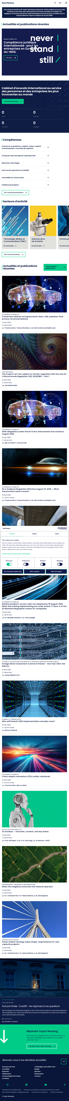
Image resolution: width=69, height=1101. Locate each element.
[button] (55, 3)
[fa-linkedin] (24, 1084)
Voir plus (9, 58)
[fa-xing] (63, 1084)
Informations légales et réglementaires (15, 1092)
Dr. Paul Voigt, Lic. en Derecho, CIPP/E (36, 841)
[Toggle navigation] (66, 3)
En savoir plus (34, 991)
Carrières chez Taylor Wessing (34, 1039)
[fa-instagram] (5, 1084)
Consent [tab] (12, 533)
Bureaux (37, 1071)
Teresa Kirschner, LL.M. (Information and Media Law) (36, 328)
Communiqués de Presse (11, 1076)
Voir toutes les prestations (13, 192)
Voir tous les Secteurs (12, 254)
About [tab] (57, 533)
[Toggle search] (55, 3)
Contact (37, 1076)
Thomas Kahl (10, 328)
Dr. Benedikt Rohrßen (12, 618)
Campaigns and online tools (44, 1067)
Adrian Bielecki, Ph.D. (12, 675)
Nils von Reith (10, 443)
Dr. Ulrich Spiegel (29, 618)
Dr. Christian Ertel (11, 896)
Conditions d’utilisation (40, 1092)
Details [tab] (34, 533)
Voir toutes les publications (51, 267)
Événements (38, 1074)
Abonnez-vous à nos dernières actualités (24, 1060)
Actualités (6, 1069)
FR (60, 3)
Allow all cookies (56, 571)
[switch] (26, 564)
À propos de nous (8, 1067)
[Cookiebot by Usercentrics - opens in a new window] (59, 528)
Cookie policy (6, 554)
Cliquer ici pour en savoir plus (34, 302)
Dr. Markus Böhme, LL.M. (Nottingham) (34, 896)
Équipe (36, 1069)
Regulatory (26, 554)
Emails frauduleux (56, 1092)
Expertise (5, 1071)
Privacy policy (17, 554)
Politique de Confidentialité (11, 1090)
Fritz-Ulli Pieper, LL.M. (12, 841)
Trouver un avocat (11, 101)
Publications (6, 1074)
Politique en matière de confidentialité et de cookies (41, 1090)
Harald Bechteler (11, 385)
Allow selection (34, 571)
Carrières (5, 1078)
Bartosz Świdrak (11, 730)
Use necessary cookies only (12, 571)
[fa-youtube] (44, 1084)
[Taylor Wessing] (7, 3)
